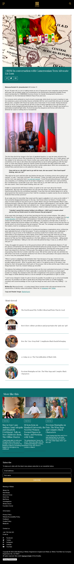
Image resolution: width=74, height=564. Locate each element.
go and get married (34, 179)
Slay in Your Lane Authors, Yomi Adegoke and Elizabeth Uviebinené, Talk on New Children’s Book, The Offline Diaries (13, 431)
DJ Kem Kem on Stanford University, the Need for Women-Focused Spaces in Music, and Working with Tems (34, 431)
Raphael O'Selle (26, 556)
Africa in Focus (7, 495)
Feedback (6, 519)
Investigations (7, 501)
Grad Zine (6, 497)
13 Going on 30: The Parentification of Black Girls (38, 357)
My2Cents (6, 499)
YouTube (9, 547)
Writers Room (7, 503)
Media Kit (6, 523)
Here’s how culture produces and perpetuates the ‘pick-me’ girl (44, 326)
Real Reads (6, 492)
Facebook (9, 538)
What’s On (6, 490)
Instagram (45, 288)
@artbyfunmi (26, 292)
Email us (5, 534)
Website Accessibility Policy (11, 517)
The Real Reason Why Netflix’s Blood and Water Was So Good (43, 310)
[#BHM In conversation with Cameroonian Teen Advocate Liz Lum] (37, 66)
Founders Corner (8, 506)
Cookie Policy (7, 521)
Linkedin (8, 544)
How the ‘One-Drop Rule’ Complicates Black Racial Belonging (43, 341)
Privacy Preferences (10, 559)
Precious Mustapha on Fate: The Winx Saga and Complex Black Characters (56, 428)
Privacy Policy (7, 514)
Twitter (53, 288)
